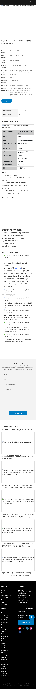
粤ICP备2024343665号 (17, 685)
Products (4, 593)
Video (3, 600)
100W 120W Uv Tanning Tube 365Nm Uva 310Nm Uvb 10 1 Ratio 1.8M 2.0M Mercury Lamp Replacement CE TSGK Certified (17, 515)
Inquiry (7, 101)
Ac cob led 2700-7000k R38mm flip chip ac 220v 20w (17, 457)
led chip (18, 268)
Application (4, 597)
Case (2, 602)
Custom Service (6, 595)
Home (3, 590)
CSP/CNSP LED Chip (23, 430)
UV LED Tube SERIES (8, 430)
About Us (4, 604)
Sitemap (27, 685)
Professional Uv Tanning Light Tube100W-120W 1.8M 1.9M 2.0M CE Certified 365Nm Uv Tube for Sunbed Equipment (17, 545)
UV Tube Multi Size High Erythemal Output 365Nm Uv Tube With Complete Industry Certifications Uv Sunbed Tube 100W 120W (17, 486)
